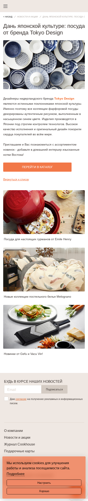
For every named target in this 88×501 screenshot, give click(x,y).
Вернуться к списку (16, 179)
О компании (13, 430)
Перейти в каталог (37, 167)
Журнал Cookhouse (19, 444)
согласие (21, 399)
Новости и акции (17, 437)
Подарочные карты (19, 451)
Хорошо (44, 491)
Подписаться (54, 389)
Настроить (44, 482)
